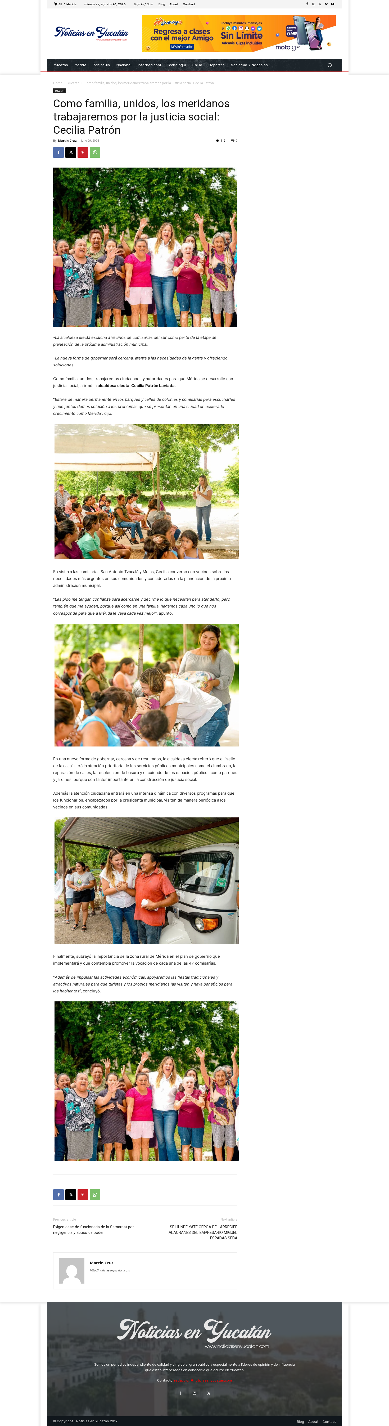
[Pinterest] (83, 152)
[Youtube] (332, 4)
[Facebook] (307, 4)
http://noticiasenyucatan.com (110, 1270)
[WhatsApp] (95, 152)
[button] (329, 65)
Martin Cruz (67, 140)
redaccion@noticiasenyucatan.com (203, 1380)
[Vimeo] (326, 4)
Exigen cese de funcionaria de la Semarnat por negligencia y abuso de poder (93, 1230)
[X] (320, 4)
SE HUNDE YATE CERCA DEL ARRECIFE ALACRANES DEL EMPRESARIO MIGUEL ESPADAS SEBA (203, 1232)
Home (57, 83)
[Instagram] (313, 4)
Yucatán (73, 83)
